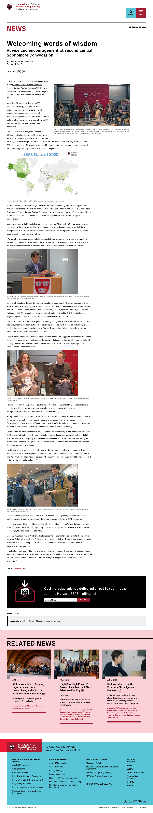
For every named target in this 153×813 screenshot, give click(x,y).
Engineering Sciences (21, 784)
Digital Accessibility (127, 808)
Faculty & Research (131, 760)
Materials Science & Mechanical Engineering (27, 707)
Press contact (27, 61)
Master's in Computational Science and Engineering (103, 768)
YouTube (140, 801)
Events (24, 569)
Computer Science (114, 715)
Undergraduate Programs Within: (26, 760)
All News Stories (137, 27)
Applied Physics (56, 767)
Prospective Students (132, 777)
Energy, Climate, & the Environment (27, 780)
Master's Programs (96, 759)
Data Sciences (129, 713)
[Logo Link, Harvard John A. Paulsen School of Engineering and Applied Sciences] (24, 7)
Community (16, 706)
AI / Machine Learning (124, 708)
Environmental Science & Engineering (28, 787)
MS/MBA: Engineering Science (99, 776)
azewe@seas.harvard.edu (49, 621)
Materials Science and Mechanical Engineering (26, 792)
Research (72, 719)
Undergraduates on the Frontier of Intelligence (120, 687)
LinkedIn (144, 801)
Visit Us (130, 782)
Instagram (135, 801)
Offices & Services (135, 772)
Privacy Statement (141, 808)
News (129, 765)
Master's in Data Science (96, 763)
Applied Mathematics (21, 765)
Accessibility (115, 808)
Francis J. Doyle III (28, 208)
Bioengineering (18, 769)
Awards (71, 710)
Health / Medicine (83, 712)
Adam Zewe (14, 61)
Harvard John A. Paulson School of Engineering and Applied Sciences (24, 747)
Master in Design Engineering (98, 772)
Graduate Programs (60, 759)
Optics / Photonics (76, 717)
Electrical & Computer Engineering (76, 711)
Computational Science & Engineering (122, 711)
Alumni (130, 786)
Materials (63, 714)
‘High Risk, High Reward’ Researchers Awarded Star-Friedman (75, 687)
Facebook (125, 801)
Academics (17, 569)
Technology (81, 719)
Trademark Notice (103, 808)
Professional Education (99, 784)
